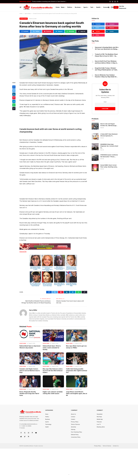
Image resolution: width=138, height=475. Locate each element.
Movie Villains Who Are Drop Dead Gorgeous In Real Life (59, 284)
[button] (53, 130)
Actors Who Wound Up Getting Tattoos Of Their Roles (71, 284)
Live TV (99, 424)
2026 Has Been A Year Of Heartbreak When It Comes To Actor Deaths (71, 268)
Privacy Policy (74, 421)
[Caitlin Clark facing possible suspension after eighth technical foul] (76, 358)
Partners (115, 7)
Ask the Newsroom (122, 7)
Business (78, 7)
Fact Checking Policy (76, 432)
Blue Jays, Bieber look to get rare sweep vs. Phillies (76, 346)
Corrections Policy (75, 437)
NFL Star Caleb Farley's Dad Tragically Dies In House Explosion (35, 284)
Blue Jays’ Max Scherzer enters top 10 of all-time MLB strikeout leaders (53, 370)
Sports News (23, 18)
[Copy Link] (13, 108)
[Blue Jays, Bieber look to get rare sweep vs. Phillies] (76, 335)
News (63, 7)
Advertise (73, 427)
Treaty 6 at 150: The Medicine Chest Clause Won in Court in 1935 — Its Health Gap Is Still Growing (106, 55)
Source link (22, 251)
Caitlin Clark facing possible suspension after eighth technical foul (76, 370)
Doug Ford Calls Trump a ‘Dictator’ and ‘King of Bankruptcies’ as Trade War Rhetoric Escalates (106, 69)
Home (57, 7)
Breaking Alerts (101, 427)
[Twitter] (13, 90)
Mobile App (100, 419)
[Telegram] (13, 101)
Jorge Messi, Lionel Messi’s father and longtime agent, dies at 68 (76, 393)
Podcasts (99, 421)
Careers (73, 419)
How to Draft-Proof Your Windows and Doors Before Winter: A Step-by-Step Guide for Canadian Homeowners (106, 62)
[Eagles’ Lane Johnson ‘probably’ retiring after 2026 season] (53, 381)
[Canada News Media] (38, 7)
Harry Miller (33, 310)
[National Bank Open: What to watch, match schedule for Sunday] (53, 335)
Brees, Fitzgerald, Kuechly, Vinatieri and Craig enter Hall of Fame (29, 393)
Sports (85, 7)
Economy (106, 7)
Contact (73, 416)
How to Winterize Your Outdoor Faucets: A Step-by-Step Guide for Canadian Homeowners (106, 76)
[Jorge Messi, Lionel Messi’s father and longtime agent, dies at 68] (76, 381)
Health (98, 7)
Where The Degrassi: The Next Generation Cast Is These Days (47, 284)
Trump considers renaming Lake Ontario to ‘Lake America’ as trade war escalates (50, 1)
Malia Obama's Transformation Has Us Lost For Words (59, 268)
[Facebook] (13, 87)
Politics (69, 7)
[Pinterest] (13, 97)
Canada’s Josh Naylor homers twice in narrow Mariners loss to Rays (29, 370)
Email (105, 101)
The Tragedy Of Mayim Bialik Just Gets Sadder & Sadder (35, 268)
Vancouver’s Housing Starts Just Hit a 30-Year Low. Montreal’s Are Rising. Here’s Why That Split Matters (106, 48)
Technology (48, 424)
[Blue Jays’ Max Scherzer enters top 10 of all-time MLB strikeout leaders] (53, 358)
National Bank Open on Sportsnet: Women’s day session (30, 346)
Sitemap (73, 429)
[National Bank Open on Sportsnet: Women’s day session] (30, 335)
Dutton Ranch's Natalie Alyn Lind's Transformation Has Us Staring (47, 268)
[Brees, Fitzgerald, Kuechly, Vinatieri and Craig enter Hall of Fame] (30, 381)
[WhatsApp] (13, 104)
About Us (73, 414)
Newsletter (99, 414)
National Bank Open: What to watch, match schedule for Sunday (52, 347)
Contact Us (116, 445)
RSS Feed (99, 416)
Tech (91, 7)
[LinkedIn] (13, 94)
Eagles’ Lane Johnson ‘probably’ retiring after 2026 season (53, 392)
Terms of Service (75, 424)
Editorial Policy (75, 434)
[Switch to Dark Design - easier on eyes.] (111, 7)
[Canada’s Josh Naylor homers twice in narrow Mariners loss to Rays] (30, 358)
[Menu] (20, 7)
